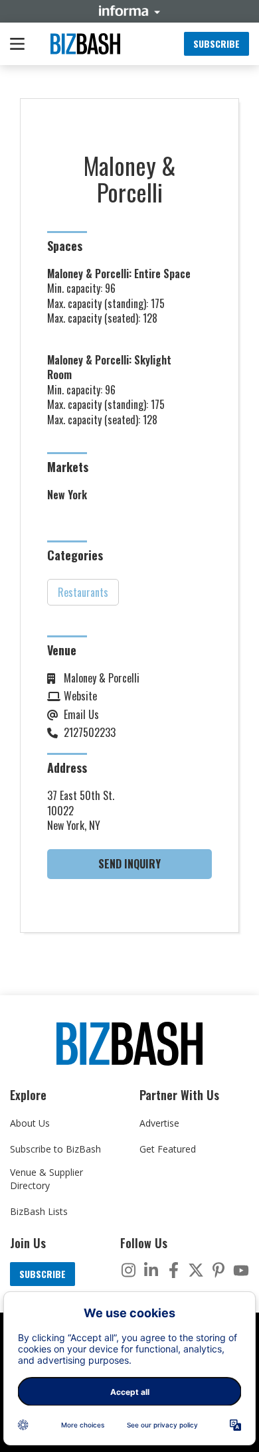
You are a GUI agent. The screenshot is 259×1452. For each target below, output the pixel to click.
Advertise (159, 1123)
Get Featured (167, 1149)
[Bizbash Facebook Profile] (173, 1270)
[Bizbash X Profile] (196, 1270)
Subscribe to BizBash (55, 1149)
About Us (30, 1123)
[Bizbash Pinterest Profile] (218, 1270)
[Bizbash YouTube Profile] (241, 1270)
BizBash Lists (39, 1211)
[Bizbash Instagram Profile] (128, 1270)
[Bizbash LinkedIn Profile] (151, 1270)
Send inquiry (129, 864)
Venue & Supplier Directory (46, 1179)
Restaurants (83, 592)
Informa (129, 10)
